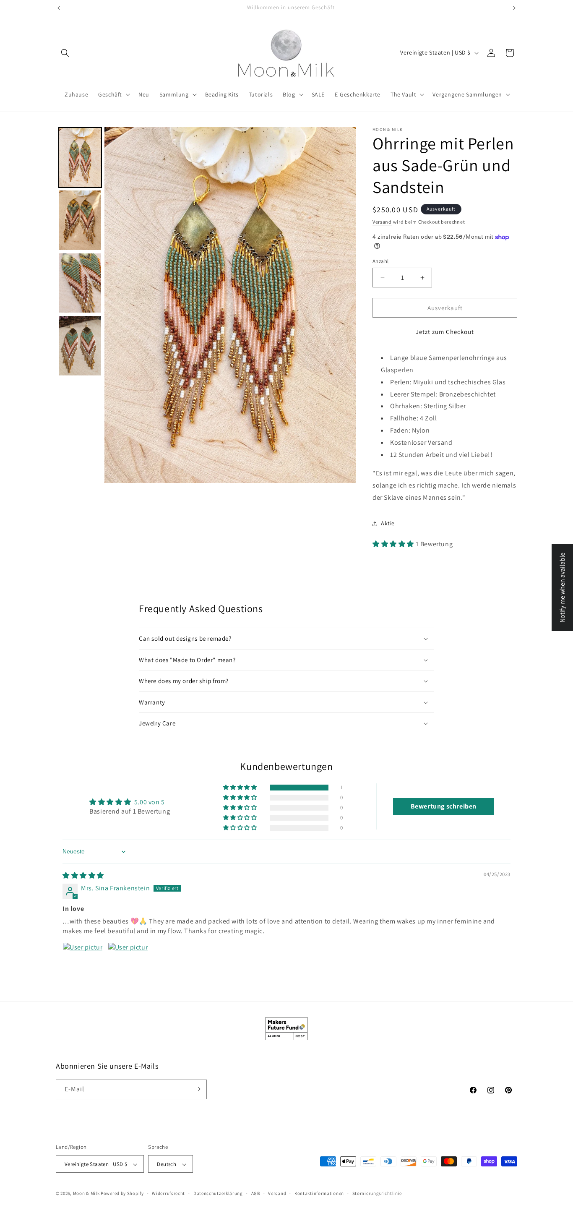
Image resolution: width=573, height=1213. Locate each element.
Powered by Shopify (122, 1194)
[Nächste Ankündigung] (514, 8)
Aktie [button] (388, 523)
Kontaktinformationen (319, 1194)
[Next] (343, 305)
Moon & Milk (86, 1194)
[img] (83, 875)
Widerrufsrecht (168, 1194)
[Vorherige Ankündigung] (58, 8)
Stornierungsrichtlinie (377, 1194)
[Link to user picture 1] (83, 962)
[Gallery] (206, 305)
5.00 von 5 (149, 802)
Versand (382, 222)
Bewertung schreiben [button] (444, 806)
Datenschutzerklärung (218, 1194)
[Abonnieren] (197, 1089)
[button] (65, 53)
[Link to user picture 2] (128, 962)
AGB (255, 1194)
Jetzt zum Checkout (445, 332)
